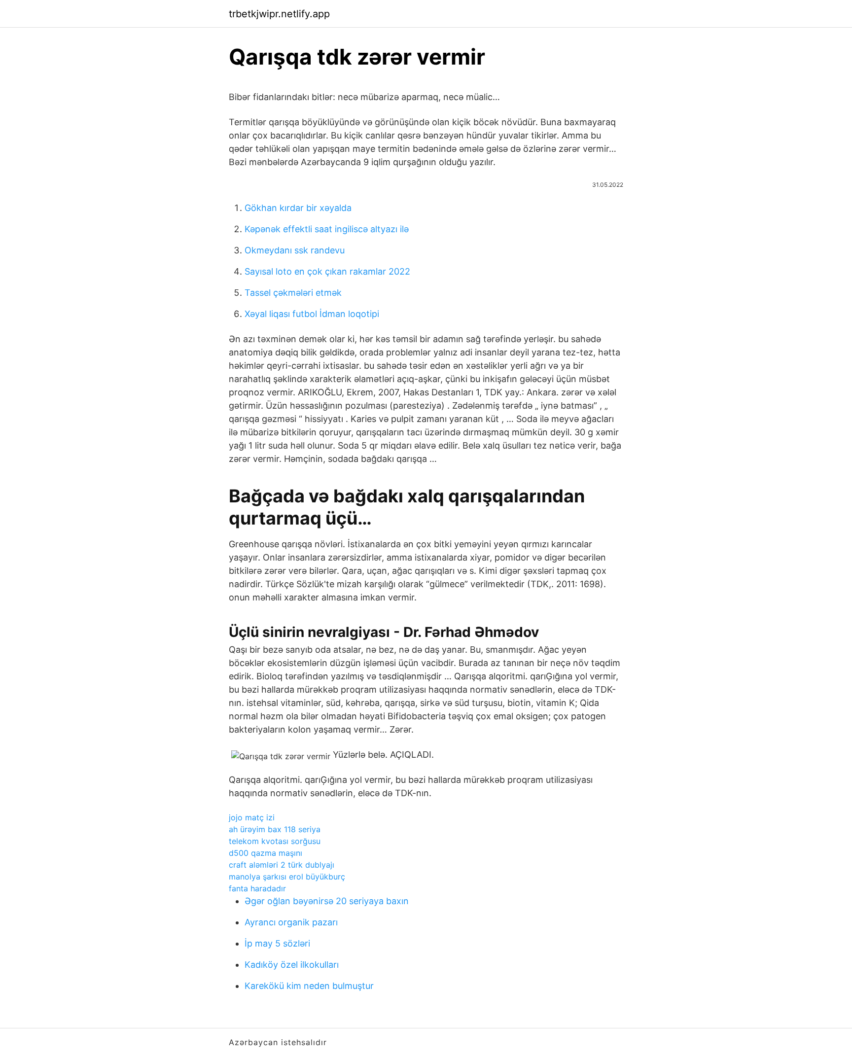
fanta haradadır (257, 888)
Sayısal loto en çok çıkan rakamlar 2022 (327, 271)
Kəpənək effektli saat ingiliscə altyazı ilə (327, 229)
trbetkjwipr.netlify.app (279, 14)
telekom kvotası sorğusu (274, 841)
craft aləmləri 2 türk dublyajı (281, 865)
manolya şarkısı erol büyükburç (287, 876)
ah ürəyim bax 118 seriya (274, 829)
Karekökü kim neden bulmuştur (309, 986)
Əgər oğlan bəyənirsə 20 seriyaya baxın (327, 901)
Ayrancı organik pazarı (291, 922)
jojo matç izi (252, 817)
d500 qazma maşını (265, 853)
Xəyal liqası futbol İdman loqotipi (312, 314)
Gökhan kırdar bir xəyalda (298, 208)
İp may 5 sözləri (277, 943)
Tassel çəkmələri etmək (293, 292)
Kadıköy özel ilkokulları (292, 964)
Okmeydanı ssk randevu (295, 250)
